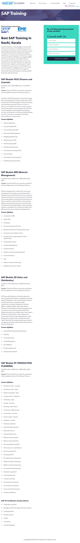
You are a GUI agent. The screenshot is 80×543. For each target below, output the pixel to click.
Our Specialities (55, 3)
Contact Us (72, 3)
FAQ (64, 3)
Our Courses (42, 3)
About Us (32, 3)
